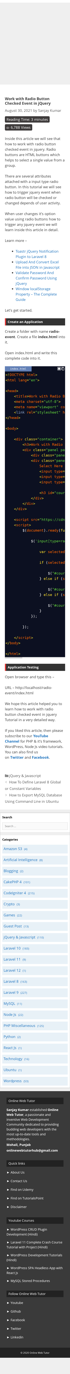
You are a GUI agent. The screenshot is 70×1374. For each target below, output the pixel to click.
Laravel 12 (12, 970)
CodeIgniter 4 (15, 892)
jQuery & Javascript (25, 775)
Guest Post (13, 926)
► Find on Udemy (20, 1189)
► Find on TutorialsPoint (25, 1198)
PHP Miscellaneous (19, 1025)
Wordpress (13, 1080)
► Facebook (16, 1320)
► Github (14, 1311)
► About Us (16, 1172)
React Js (10, 1047)
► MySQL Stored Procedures (28, 1281)
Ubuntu (10, 1069)
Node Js (10, 1014)
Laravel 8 (11, 981)
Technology (13, 1058)
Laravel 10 (12, 948)
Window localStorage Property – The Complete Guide (36, 294)
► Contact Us (17, 1181)
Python (9, 1036)
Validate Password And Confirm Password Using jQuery (36, 278)
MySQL (9, 1003)
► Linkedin (15, 1337)
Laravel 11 (12, 959)
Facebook (40, 757)
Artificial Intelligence (20, 859)
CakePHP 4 (13, 881)
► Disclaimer (17, 1207)
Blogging (11, 870)
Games (9, 914)
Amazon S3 (13, 848)
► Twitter (14, 1328)
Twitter (17, 757)
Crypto (9, 903)
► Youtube (15, 1303)
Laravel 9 (11, 992)
